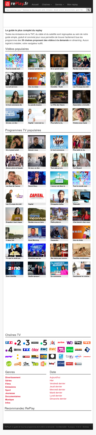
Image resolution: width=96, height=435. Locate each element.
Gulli (9, 363)
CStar (17, 349)
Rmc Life (61, 349)
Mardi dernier (56, 392)
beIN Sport (69, 356)
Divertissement (12, 377)
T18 (87, 349)
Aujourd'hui (55, 377)
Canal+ (35, 342)
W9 (69, 342)
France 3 (26, 342)
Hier (52, 380)
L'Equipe (86, 356)
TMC (78, 342)
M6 (52, 342)
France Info (17, 356)
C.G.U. (78, 427)
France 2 (17, 342)
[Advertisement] (48, 20)
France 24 (61, 356)
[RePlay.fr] (17, 3)
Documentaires (12, 396)
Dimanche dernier (58, 398)
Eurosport (78, 356)
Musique (9, 399)
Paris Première (78, 349)
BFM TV (35, 356)
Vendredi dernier (57, 383)
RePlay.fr (8, 427)
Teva (69, 349)
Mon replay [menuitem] (72, 4)
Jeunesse (10, 393)
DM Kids (43, 363)
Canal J (17, 363)
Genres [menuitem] (59, 4)
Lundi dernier (56, 395)
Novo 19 (9, 356)
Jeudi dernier (56, 386)
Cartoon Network (26, 363)
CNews (26, 356)
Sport (8, 390)
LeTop (52, 363)
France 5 (43, 342)
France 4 (9, 349)
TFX (86, 342)
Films (8, 383)
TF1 (9, 342)
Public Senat (69, 363)
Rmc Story (52, 349)
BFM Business (43, 356)
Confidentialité (61, 427)
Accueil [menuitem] (35, 4)
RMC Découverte (43, 349)
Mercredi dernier (57, 389)
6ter (35, 349)
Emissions (10, 386)
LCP (61, 363)
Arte (61, 342)
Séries (8, 380)
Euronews (52, 356)
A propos (71, 427)
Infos (7, 402)
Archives (86, 427)
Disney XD (35, 363)
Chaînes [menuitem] (46, 4)
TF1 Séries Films (26, 349)
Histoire (78, 363)
